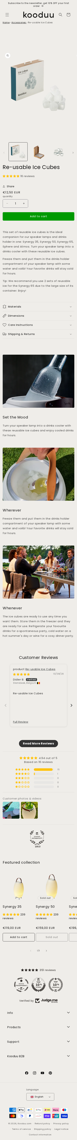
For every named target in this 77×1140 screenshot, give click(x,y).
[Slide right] (73, 153)
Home (6, 22)
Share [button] (11, 186)
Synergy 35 (12, 907)
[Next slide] (71, 705)
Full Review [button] (20, 722)
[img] (21, 674)
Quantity (8, 196)
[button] (7, 15)
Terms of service (21, 1129)
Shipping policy (42, 1129)
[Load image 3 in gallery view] (58, 151)
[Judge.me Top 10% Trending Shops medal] (56, 985)
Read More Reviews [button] (38, 743)
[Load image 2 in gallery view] (38, 151)
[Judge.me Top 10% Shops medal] (38, 985)
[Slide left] (4, 153)
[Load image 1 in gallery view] (18, 151)
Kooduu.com (25, 1123)
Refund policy (42, 1123)
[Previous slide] (5, 705)
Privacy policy (61, 1123)
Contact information (40, 1134)
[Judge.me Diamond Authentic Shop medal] (37, 837)
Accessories (19, 22)
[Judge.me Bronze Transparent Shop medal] (21, 985)
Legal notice (61, 1129)
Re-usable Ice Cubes (40, 669)
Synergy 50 (45, 907)
